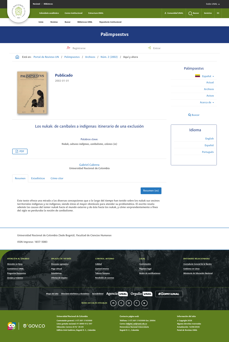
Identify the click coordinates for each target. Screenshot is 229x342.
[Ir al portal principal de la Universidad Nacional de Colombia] (18, 11)
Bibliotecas (48, 4)
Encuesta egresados (59, 264)
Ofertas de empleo (59, 278)
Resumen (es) (151, 190)
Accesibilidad (97, 294)
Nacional (36, 4)
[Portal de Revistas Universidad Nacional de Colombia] (17, 57)
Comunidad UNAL (173, 13)
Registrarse (78, 48)
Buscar (67, 22)
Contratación (145, 264)
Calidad (98, 264)
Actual (210, 82)
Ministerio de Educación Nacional (198, 273)
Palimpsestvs (115, 34)
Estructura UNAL (95, 13)
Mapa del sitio (52, 294)
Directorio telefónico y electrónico (75, 294)
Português (208, 152)
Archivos (90, 57)
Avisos (210, 95)
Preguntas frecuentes (16, 273)
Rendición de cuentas (104, 278)
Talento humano (102, 273)
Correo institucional (73, 13)
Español (207, 76)
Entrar (157, 48)
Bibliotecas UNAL (84, 22)
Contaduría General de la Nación (197, 264)
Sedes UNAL (211, 4)
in (113, 303)
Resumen (20, 178)
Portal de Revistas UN (46, 57)
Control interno (102, 269)
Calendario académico (49, 13)
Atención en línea (14, 264)
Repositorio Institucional (110, 22)
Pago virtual (56, 269)
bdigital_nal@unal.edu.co (136, 324)
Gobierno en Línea (191, 269)
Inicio (41, 22)
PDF (21, 151)
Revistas (54, 22)
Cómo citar (57, 178)
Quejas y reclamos (15, 278)
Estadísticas (38, 178)
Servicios (208, 13)
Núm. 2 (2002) (109, 57)
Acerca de (206, 102)
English (209, 138)
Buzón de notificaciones (149, 273)
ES (218, 13)
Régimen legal (145, 269)
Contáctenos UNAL (15, 269)
